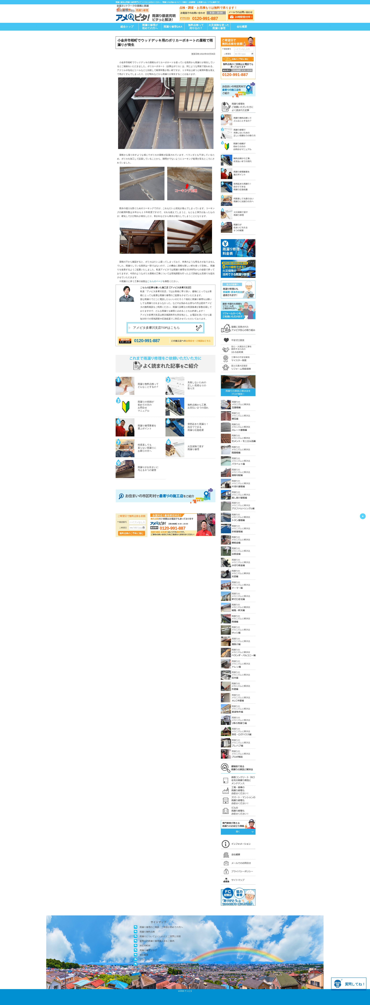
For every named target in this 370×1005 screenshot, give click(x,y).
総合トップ (127, 26)
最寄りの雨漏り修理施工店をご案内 (157, 941)
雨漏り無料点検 (147, 931)
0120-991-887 (147, 340)
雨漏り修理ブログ (148, 950)
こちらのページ (155, 281)
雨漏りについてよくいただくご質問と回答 (160, 936)
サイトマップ (146, 964)
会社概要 (242, 26)
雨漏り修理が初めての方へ (150, 27)
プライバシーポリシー (150, 959)
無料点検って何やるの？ (196, 27)
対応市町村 (145, 945)
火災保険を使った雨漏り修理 (219, 27)
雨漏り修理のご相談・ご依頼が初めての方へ (161, 927)
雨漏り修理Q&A (173, 26)
